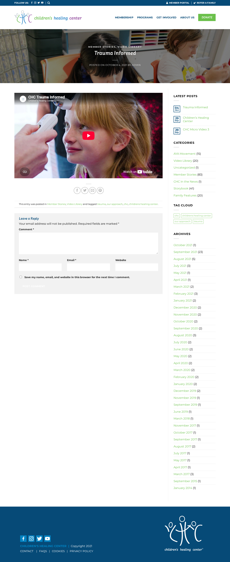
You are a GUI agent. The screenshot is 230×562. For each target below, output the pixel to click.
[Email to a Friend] (92, 190)
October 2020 (183, 321)
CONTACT (26, 551)
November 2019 (185, 398)
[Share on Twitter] (84, 190)
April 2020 (181, 363)
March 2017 (182, 474)
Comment (26, 229)
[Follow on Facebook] (32, 3)
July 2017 (180, 453)
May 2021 (180, 273)
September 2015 (185, 481)
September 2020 (186, 328)
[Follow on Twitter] (39, 3)
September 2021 (185, 252)
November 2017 (185, 425)
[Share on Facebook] (77, 190)
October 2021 (183, 245)
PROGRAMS (145, 17)
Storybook (181, 188)
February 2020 (184, 377)
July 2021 (180, 266)
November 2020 (185, 314)
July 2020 (180, 342)
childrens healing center (143, 204)
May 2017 (180, 460)
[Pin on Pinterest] (100, 190)
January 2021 (183, 300)
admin (136, 65)
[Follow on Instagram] (35, 3)
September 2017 (185, 439)
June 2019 (181, 411)
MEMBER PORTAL (179, 2)
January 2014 (183, 488)
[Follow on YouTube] (42, 3)
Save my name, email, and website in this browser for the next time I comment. (77, 277)
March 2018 (182, 418)
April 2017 (180, 467)
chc (126, 204)
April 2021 (180, 280)
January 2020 (183, 384)
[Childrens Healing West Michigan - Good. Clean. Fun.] (48, 17)
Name (24, 260)
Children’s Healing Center (196, 119)
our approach (115, 204)
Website (120, 260)
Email (71, 260)
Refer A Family (206, 2)
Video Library (130, 47)
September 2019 (185, 404)
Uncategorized (184, 167)
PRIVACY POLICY (81, 551)
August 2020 (183, 335)
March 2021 (182, 286)
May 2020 (180, 356)
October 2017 (183, 432)
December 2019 (185, 391)
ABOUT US (187, 17)
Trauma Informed (195, 107)
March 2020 (182, 370)
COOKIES (58, 551)
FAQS (43, 551)
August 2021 (182, 259)
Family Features (185, 195)
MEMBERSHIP (124, 17)
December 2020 (185, 307)
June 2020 (181, 349)
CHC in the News (186, 181)
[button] (48, 2)
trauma (101, 204)
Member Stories (102, 47)
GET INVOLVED (166, 17)
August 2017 (182, 446)
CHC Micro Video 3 (196, 129)
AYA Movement (185, 153)
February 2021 (184, 293)
